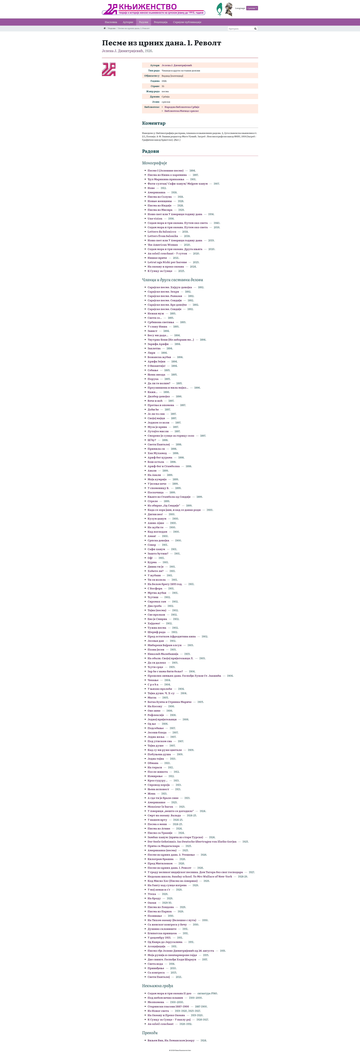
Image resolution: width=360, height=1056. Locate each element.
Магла (152, 697)
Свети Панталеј (159, 444)
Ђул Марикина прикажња (166, 179)
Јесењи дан (156, 641)
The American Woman (163, 245)
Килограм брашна (161, 859)
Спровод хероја (159, 785)
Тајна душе (156, 745)
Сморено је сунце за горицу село (171, 435)
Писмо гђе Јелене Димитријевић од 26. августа (181, 951)
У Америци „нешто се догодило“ (171, 811)
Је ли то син (156, 414)
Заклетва (154, 348)
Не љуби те (155, 527)
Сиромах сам (157, 601)
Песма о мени (157, 824)
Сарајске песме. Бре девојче (167, 305)
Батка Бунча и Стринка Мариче (170, 702)
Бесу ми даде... (158, 335)
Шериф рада (157, 632)
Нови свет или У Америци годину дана (175, 214)
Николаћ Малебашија (163, 654)
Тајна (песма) (157, 610)
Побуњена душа (159, 754)
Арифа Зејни (156, 361)
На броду (154, 898)
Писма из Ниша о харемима (167, 175)
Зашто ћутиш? (158, 553)
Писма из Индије (159, 205)
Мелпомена (156, 1002)
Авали (152, 470)
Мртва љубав (157, 593)
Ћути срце (155, 667)
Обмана (153, 763)
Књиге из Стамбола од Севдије (169, 497)
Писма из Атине (159, 828)
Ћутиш (153, 597)
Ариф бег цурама (160, 457)
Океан (152, 902)
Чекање (153, 680)
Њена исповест (158, 789)
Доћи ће (153, 409)
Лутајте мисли (158, 431)
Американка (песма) (162, 850)
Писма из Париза (160, 911)
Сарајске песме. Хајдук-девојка (170, 287)
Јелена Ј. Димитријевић (122, 50)
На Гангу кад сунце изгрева (167, 885)
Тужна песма (157, 628)
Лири (151, 353)
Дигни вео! (155, 514)
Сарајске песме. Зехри (163, 291)
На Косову (155, 706)
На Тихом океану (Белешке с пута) (172, 920)
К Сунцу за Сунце (160, 271)
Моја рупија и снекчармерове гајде (172, 955)
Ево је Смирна (158, 619)
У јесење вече (157, 483)
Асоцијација (156, 946)
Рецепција (160, 22)
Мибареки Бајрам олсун (165, 645)
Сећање (153, 370)
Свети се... (155, 318)
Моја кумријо (157, 479)
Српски (251, 8)
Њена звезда (156, 374)
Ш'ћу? (152, 440)
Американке (156, 802)
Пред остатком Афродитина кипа (172, 636)
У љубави (154, 575)
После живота (158, 772)
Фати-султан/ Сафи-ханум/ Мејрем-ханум (178, 183)
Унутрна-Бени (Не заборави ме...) (171, 339)
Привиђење (156, 968)
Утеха (152, 894)
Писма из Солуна (160, 197)
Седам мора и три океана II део (169, 993)
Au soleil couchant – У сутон (167, 253)
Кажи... (153, 392)
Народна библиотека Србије (182, 107)
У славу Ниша (157, 326)
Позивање (155, 916)
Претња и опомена (161, 405)
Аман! (152, 536)
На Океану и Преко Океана (166, 1015)
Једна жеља (156, 737)
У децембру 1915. (159, 937)
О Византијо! (156, 366)
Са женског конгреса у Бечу (167, 924)
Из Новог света (158, 1011)
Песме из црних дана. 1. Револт (169, 868)
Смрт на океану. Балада (164, 815)
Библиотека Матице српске (182, 110)
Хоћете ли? (156, 571)
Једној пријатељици (162, 719)
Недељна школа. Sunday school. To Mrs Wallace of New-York (190, 876)
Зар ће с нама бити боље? (165, 671)
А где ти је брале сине (163, 798)
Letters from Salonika (163, 236)
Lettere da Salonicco (162, 231)
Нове (151, 188)
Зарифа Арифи (158, 344)
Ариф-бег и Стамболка (164, 466)
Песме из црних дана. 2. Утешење (171, 854)
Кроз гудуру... (158, 780)
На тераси (155, 767)
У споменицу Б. (158, 488)
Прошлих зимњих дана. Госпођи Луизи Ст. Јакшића (184, 676)
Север (152, 545)
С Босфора (155, 588)
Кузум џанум (157, 518)
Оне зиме (154, 710)
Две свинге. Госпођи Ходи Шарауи (172, 959)
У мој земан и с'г (159, 889)
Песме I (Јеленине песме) (166, 170)
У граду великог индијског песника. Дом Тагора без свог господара (195, 872)
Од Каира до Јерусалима (165, 942)
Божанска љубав (159, 357)
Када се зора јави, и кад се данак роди (174, 510)
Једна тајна (156, 758)
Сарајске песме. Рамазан (165, 296)
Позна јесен (156, 649)
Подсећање (156, 728)
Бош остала (156, 462)
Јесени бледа (157, 732)
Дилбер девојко (159, 396)
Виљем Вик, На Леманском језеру (171, 1040)
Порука (153, 379)
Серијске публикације (187, 22)
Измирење (155, 776)
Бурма (152, 562)
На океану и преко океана (166, 266)
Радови (143, 22)
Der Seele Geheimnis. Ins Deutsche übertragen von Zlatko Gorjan (192, 841)
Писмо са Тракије (160, 833)
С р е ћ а (153, 684)
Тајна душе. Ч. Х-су (161, 693)
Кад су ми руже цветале (165, 750)
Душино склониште (162, 929)
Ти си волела (157, 580)
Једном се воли (158, 422)
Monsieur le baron (160, 806)
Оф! (150, 558)
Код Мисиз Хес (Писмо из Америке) (173, 881)
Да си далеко (157, 662)
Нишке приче (157, 258)
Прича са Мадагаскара (164, 846)
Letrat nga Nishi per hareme (167, 262)
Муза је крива (157, 427)
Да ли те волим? (159, 383)
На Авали (154, 475)
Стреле (153, 501)
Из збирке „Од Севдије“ (164, 505)
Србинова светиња (161, 322)
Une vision (155, 218)
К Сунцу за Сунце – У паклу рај (169, 1019)
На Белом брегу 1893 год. (165, 584)
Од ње (152, 724)
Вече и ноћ (155, 401)
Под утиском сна (160, 741)
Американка (156, 192)
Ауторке (128, 22)
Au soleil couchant (161, 1024)
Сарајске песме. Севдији (165, 300)
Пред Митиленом (160, 863)
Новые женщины (160, 201)
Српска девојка (158, 540)
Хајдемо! (154, 623)
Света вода (155, 964)
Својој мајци (156, 418)
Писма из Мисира (160, 210)
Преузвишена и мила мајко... (168, 387)
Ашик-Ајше (156, 523)
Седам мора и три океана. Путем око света (178, 223)
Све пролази (156, 614)
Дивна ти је (156, 566)
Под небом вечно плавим (165, 998)
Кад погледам (157, 531)
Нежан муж (156, 313)
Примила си (156, 449)
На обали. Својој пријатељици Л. (171, 658)
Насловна (111, 22)
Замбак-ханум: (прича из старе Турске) (175, 837)
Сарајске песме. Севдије (164, 309)
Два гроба (155, 606)
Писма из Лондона (161, 907)
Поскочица (156, 492)
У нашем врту (157, 820)
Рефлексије (156, 715)
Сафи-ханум (156, 549)
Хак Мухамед (157, 453)
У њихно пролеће (160, 689)
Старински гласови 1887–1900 (168, 1006)
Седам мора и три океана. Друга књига (175, 249)
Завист (152, 331)
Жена (151, 793)
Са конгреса (156, 972)
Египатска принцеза (162, 933)
